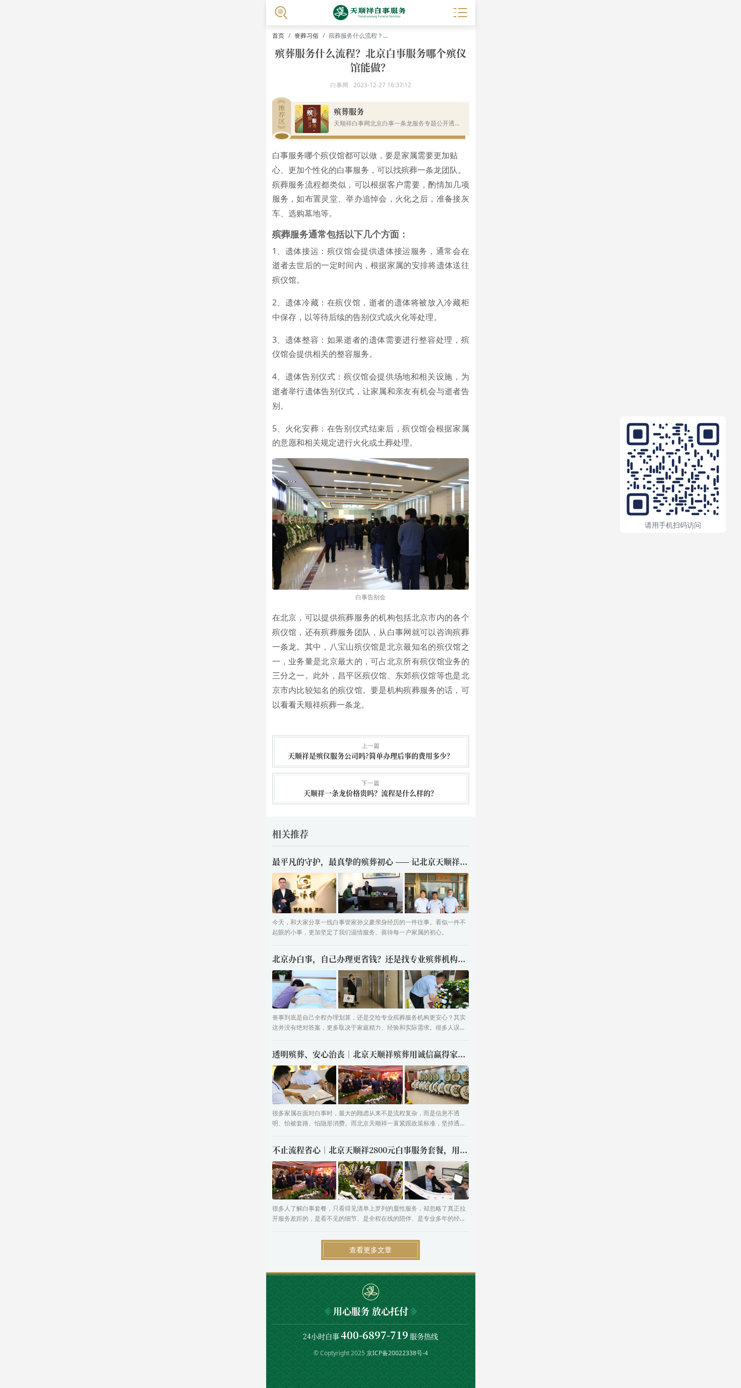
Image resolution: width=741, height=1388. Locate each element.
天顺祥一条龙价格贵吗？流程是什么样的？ (370, 793)
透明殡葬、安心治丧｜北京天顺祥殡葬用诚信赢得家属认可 (377, 1054)
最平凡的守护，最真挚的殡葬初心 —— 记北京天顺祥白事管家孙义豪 (394, 861)
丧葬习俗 (306, 35)
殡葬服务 (349, 111)
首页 (278, 35)
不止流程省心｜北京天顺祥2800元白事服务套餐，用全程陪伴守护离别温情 (406, 1150)
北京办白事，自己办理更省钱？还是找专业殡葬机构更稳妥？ (381, 959)
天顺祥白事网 (370, 12)
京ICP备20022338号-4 (397, 1353)
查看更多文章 (370, 1249)
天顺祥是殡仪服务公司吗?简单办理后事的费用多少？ (371, 755)
